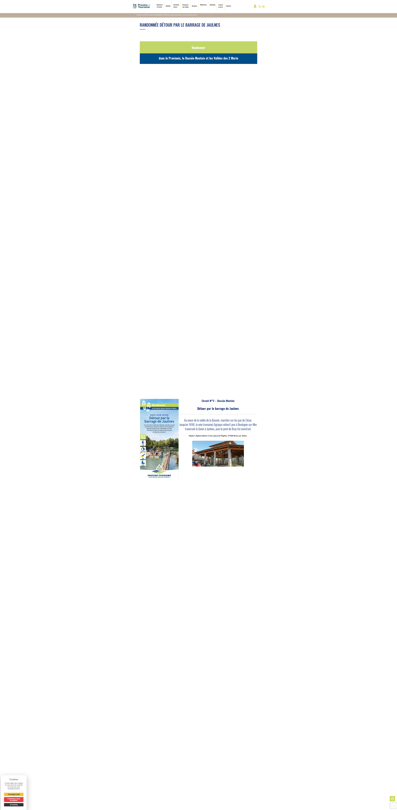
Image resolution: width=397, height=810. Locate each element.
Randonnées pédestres (162, 15)
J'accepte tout (14, 794)
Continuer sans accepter (13, 799)
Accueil (139, 15)
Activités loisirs (147, 15)
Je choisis (14, 805)
